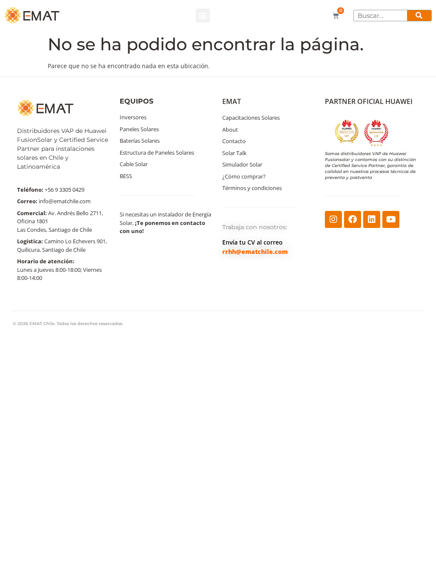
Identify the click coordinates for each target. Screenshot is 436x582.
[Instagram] (333, 219)
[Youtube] (390, 219)
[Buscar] (419, 15)
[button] (203, 16)
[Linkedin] (371, 219)
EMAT (231, 101)
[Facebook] (352, 219)
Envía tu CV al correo (252, 242)
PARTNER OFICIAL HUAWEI (369, 101)
